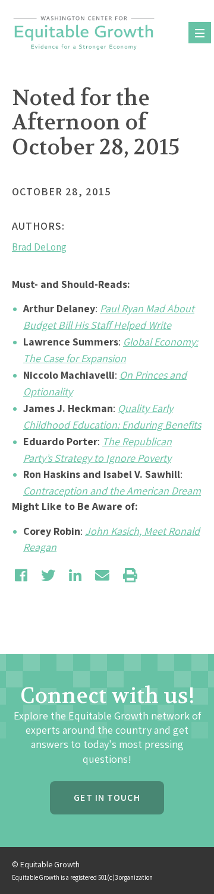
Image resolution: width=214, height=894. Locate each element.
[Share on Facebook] (21, 575)
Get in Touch (107, 797)
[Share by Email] (102, 575)
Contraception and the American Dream (112, 490)
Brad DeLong (39, 246)
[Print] (130, 575)
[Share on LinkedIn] (75, 575)
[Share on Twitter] (48, 575)
